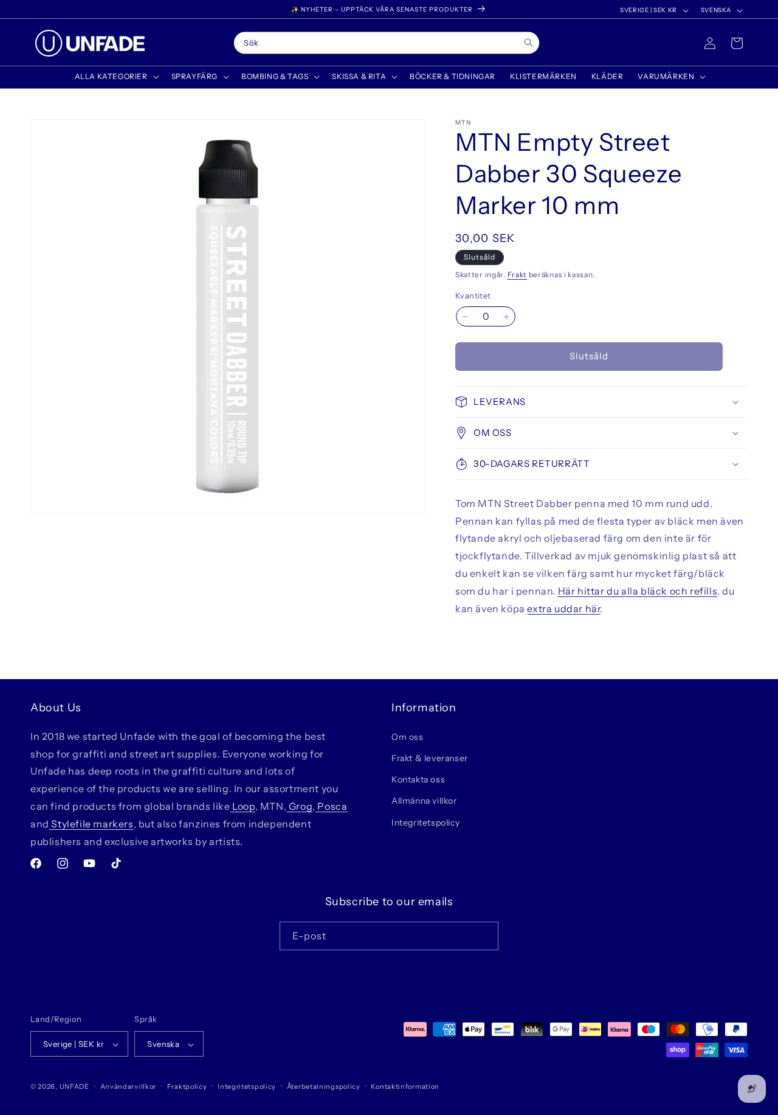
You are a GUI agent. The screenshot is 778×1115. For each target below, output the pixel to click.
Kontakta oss (418, 779)
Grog (299, 805)
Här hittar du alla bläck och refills (638, 591)
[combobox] (387, 43)
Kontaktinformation (405, 1086)
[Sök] (528, 43)
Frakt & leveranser (429, 757)
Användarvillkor (128, 1086)
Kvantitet (473, 296)
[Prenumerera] (484, 935)
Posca (331, 805)
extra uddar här (563, 608)
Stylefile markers (91, 823)
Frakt (518, 274)
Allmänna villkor (424, 800)
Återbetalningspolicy (323, 1086)
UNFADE (74, 1087)
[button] (115, 76)
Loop (242, 805)
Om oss (407, 736)
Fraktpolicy (187, 1086)
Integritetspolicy (425, 821)
